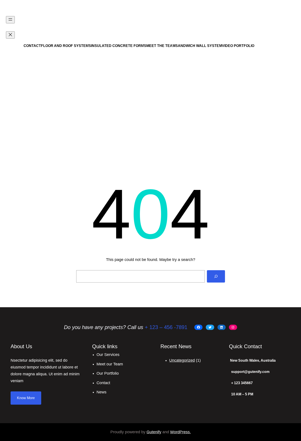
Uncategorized (182, 360)
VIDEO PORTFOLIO (238, 46)
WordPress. (180, 432)
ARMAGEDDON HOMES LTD (46, 8)
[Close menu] (10, 35)
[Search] (216, 276)
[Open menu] (10, 19)
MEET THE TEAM (160, 46)
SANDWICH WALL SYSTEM (198, 46)
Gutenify (154, 432)
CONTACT (32, 46)
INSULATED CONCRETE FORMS (118, 46)
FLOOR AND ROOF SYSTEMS (66, 46)
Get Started (280, 34)
